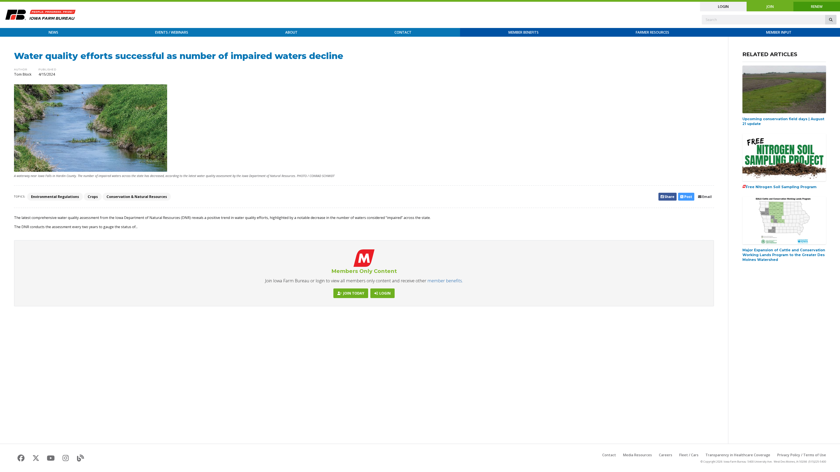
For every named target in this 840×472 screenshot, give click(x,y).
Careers (665, 455)
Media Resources (637, 455)
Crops (93, 196)
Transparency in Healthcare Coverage (737, 455)
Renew (816, 6)
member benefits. (445, 281)
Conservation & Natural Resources (137, 196)
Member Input (778, 32)
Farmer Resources (652, 32)
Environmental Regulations (55, 196)
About (291, 32)
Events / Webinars (171, 32)
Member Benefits (523, 32)
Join (770, 6)
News (53, 32)
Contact (402, 32)
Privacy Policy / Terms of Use (801, 455)
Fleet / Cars (688, 455)
